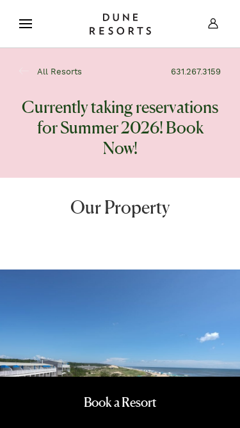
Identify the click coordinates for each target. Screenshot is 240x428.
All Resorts (58, 72)
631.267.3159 (196, 72)
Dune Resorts (120, 24)
